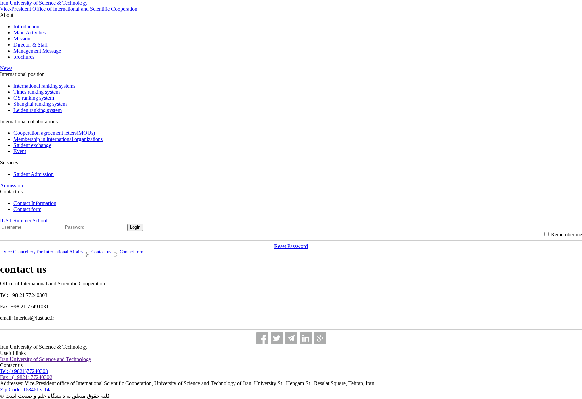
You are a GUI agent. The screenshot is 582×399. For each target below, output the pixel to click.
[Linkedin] (306, 338)
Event (19, 151)
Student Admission (33, 174)
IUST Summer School (23, 220)
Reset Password (291, 246)
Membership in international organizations (58, 139)
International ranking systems (44, 86)
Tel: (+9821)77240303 (24, 371)
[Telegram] (291, 338)
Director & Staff (30, 45)
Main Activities (29, 32)
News (6, 68)
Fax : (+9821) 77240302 (26, 377)
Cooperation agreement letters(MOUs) (54, 133)
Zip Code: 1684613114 (25, 389)
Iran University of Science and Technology (45, 359)
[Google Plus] (320, 338)
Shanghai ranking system (40, 104)
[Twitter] (277, 338)
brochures (23, 57)
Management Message (37, 51)
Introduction (26, 26)
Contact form (27, 209)
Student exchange (32, 145)
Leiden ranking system (37, 110)
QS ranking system (33, 98)
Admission (11, 185)
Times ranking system (36, 92)
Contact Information (34, 203)
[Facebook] (262, 338)
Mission (21, 38)
